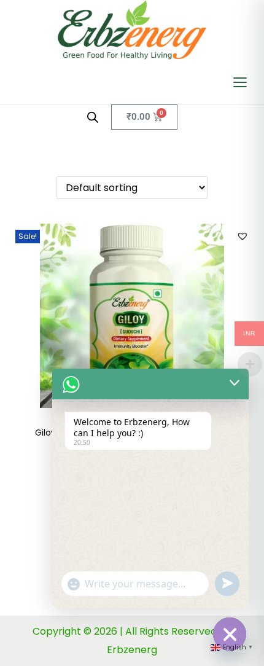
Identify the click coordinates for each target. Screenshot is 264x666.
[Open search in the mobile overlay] (93, 117)
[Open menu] (240, 82)
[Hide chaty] (229, 634)
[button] (242, 236)
